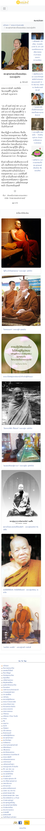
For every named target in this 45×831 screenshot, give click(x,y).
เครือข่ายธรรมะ (8, 680)
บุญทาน (5, 723)
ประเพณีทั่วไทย (8, 774)
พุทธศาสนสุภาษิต (9, 793)
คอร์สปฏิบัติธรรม (9, 735)
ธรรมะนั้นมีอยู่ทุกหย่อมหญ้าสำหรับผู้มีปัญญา (18, 376)
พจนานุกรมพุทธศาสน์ (10, 745)
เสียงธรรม (6, 750)
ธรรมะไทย (22, 828)
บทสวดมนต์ (7, 762)
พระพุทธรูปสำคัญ (9, 802)
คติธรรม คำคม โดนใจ (10, 716)
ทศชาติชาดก (7, 783)
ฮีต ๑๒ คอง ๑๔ (8, 769)
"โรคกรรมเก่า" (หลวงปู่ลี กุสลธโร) (14, 329)
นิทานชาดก (7, 786)
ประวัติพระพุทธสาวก (10, 781)
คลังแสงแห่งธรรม (9, 759)
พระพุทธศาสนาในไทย (10, 805)
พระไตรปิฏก (7, 740)
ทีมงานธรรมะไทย (8, 668)
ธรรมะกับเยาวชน (8, 704)
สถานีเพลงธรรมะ (9, 752)
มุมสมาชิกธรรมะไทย (9, 685)
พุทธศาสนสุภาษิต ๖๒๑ (11, 795)
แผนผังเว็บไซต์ (8, 670)
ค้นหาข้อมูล (7, 673)
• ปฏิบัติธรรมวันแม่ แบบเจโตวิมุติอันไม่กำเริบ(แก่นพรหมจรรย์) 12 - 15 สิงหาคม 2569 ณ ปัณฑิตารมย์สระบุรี (37, 82)
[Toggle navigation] (4, 8)
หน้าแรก (6, 25)
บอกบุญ (6, 697)
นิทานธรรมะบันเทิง (9, 706)
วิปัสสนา (6, 728)
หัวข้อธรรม (6, 742)
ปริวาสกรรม (7, 730)
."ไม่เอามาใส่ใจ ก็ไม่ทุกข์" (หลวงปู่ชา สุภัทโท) (17, 428)
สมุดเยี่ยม (6, 677)
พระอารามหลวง (8, 810)
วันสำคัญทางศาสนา (9, 817)
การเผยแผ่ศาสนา (9, 692)
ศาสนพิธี (6, 812)
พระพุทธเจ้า (7, 776)
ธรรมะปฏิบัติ (7, 757)
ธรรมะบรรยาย (8, 709)
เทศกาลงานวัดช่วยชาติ (11, 689)
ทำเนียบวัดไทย (8, 807)
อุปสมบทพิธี (7, 814)
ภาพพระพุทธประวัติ (9, 778)
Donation (6, 687)
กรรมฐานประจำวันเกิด (10, 766)
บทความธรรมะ (8, 711)
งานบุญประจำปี (8, 771)
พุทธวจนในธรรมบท (9, 788)
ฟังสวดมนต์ (7, 733)
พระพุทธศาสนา (8, 738)
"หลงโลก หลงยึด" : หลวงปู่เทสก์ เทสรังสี (17, 647)
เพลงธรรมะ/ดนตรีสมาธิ (11, 754)
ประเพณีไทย (7, 694)
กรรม (5, 718)
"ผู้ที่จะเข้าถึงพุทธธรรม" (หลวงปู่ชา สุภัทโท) (17, 271)
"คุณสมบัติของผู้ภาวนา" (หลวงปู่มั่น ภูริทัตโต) (18, 465)
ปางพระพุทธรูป (8, 800)
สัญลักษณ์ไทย (8, 682)
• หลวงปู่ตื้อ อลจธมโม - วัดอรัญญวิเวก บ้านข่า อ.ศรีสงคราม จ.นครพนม (37, 137)
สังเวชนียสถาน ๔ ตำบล (11, 798)
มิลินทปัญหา (7, 747)
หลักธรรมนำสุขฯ (8, 764)
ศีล (4, 721)
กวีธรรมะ (6, 714)
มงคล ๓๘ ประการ (9, 790)
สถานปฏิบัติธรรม (9, 699)
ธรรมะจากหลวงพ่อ (17, 25)
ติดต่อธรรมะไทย (8, 675)
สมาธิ (5, 726)
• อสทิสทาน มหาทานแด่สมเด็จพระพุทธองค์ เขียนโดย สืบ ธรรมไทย (37, 165)
